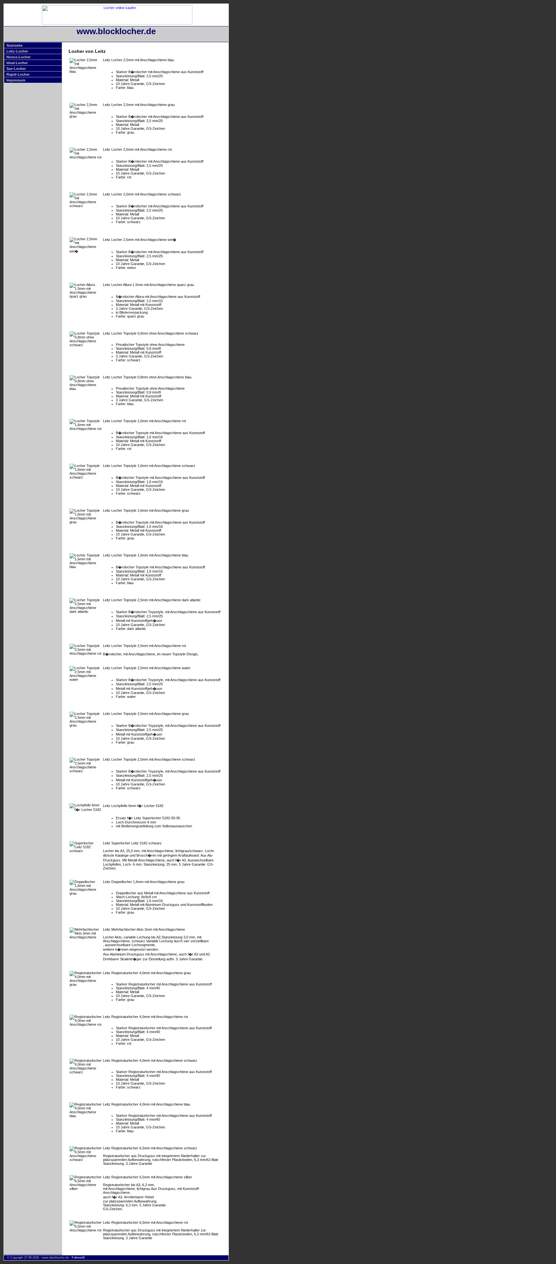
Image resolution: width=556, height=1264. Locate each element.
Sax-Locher (16, 69)
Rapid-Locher (18, 74)
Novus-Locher (18, 57)
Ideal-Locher (17, 63)
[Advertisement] (256, 100)
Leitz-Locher (17, 51)
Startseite (14, 45)
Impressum (15, 80)
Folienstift (78, 1257)
